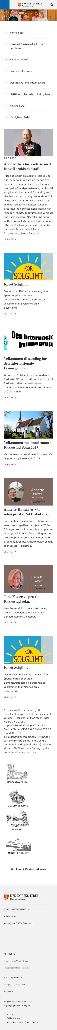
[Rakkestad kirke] (18, 775)
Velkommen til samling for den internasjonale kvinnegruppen (25, 363)
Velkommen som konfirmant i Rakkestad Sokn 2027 (27, 445)
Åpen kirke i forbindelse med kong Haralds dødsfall (27, 166)
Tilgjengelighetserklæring (15, 1005)
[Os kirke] (18, 823)
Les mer (8, 239)
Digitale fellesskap (21, 71)
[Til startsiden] (21, 896)
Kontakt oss (17, 32)
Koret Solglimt (16, 284)
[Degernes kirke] (18, 799)
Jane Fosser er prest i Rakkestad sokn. (21, 599)
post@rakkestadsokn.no (14, 984)
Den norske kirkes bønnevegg (27, 82)
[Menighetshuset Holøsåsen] (18, 846)
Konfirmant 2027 (20, 59)
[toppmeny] (5, 4)
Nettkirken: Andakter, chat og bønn (30, 94)
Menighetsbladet (20, 117)
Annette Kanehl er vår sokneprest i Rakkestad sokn (27, 511)
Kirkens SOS (17, 106)
